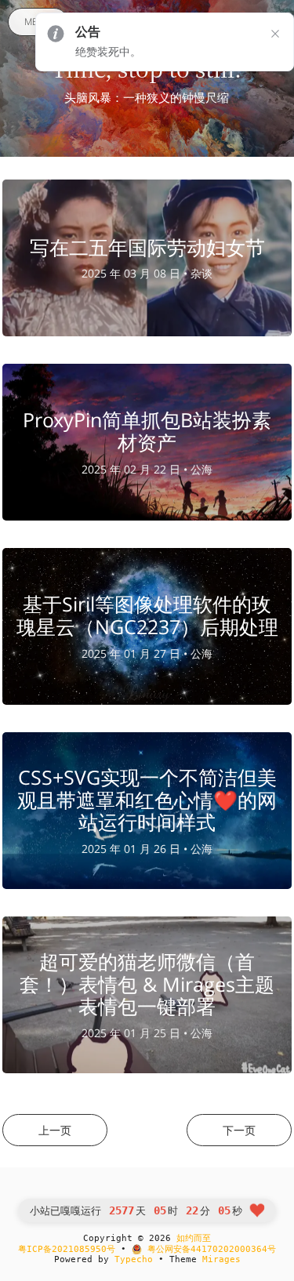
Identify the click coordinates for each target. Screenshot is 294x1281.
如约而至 (193, 1238)
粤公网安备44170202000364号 (209, 1249)
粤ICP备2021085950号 (66, 1249)
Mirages (221, 1259)
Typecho (133, 1259)
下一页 (239, 1130)
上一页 (54, 1130)
